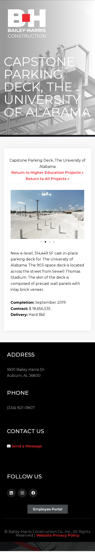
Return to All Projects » (47, 179)
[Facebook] (33, 493)
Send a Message (27, 446)
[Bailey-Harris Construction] (27, 25)
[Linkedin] (11, 493)
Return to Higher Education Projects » (47, 172)
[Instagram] (22, 493)
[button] (16, 214)
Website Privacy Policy (57, 535)
